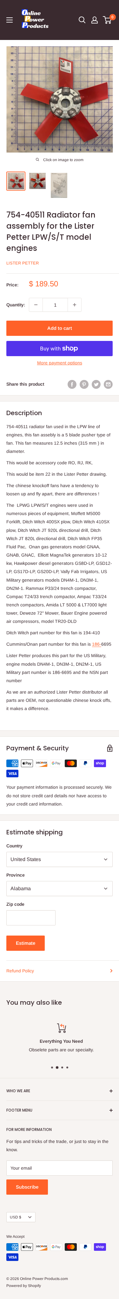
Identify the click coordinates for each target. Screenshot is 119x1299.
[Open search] (82, 19)
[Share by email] (108, 384)
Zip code (15, 904)
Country (14, 845)
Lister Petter (22, 263)
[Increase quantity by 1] (74, 304)
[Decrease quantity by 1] (36, 304)
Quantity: (15, 304)
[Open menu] (9, 20)
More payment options (59, 362)
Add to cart (59, 328)
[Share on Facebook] (72, 384)
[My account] (94, 19)
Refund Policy (20, 970)
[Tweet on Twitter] (96, 384)
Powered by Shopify (23, 1285)
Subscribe (27, 1187)
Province (15, 875)
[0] (107, 20)
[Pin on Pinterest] (84, 384)
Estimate (25, 943)
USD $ (15, 1217)
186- (96, 644)
